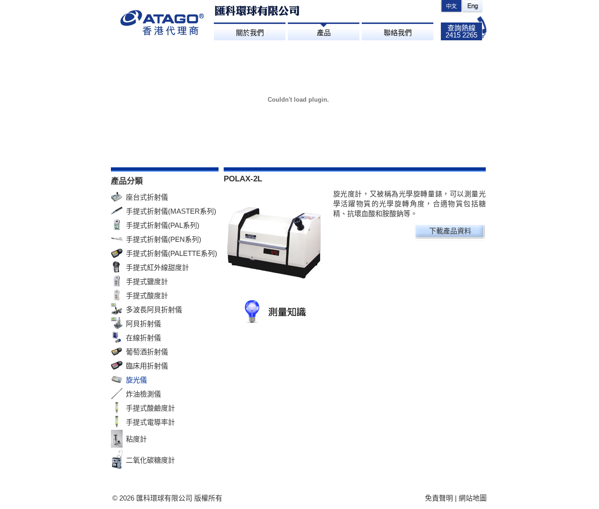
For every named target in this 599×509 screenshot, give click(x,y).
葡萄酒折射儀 (147, 352)
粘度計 (136, 439)
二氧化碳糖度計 (150, 460)
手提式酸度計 (147, 295)
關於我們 (250, 33)
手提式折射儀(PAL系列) (162, 225)
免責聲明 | (442, 498)
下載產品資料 (450, 231)
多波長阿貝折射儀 (154, 310)
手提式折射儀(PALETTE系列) (171, 253)
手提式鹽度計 (147, 281)
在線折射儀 (143, 338)
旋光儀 (136, 380)
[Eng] (471, 7)
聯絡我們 (398, 33)
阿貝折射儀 (143, 324)
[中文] (450, 7)
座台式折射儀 (147, 197)
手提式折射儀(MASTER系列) (171, 211)
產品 (324, 33)
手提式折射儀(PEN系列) (163, 239)
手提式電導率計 (150, 422)
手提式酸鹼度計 (150, 408)
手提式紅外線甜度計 (157, 267)
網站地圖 (473, 498)
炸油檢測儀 (143, 394)
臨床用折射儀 (147, 366)
